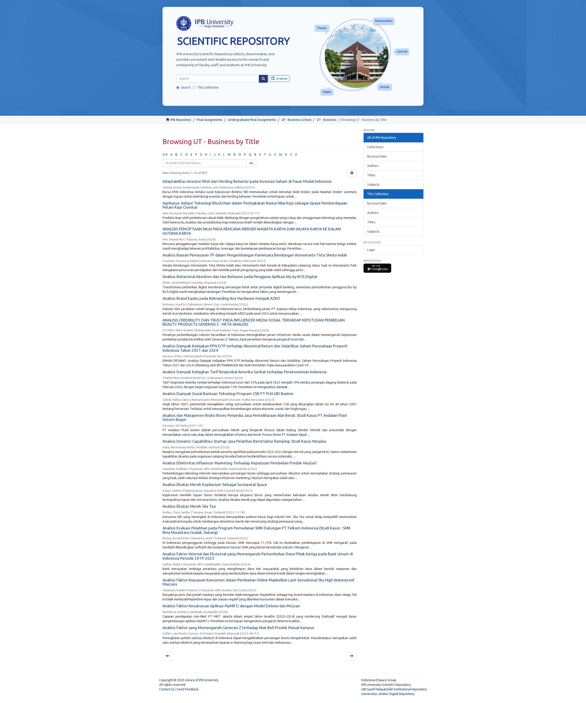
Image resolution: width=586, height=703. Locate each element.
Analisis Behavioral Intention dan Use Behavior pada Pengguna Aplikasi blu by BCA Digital (240, 276)
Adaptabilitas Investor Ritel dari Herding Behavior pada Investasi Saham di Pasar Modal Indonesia (247, 181)
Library (190, 680)
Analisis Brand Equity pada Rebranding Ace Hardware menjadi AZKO (221, 298)
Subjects (373, 184)
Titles (371, 175)
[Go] (263, 79)
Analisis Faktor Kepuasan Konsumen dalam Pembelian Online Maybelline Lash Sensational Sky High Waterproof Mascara (258, 582)
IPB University (208, 680)
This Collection (208, 87)
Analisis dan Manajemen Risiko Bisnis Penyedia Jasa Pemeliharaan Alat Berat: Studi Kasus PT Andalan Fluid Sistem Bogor (255, 417)
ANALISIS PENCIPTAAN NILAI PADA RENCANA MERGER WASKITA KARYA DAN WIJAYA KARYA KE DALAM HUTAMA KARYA (252, 231)
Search (186, 87)
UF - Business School (296, 120)
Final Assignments (209, 120)
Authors (373, 166)
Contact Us (167, 689)
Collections (375, 147)
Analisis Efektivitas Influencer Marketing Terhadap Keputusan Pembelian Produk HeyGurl (239, 463)
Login (371, 250)
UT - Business (326, 120)
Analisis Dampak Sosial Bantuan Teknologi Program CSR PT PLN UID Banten (228, 393)
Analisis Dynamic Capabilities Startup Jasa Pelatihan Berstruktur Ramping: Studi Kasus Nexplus (244, 441)
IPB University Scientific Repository (386, 685)
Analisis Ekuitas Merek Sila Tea (189, 506)
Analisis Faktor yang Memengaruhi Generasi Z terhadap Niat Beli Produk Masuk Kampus (238, 627)
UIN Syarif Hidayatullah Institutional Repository (394, 689)
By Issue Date (377, 156)
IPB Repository (181, 120)
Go (251, 163)
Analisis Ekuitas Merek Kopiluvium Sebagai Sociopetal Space (215, 484)
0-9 (165, 154)
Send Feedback (188, 689)
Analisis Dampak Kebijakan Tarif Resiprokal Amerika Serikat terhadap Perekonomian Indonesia (245, 372)
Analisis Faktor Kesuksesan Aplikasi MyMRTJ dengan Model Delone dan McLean (231, 606)
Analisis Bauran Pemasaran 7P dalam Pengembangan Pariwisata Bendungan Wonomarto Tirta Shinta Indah (255, 255)
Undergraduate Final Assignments (252, 120)
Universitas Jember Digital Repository (388, 694)
